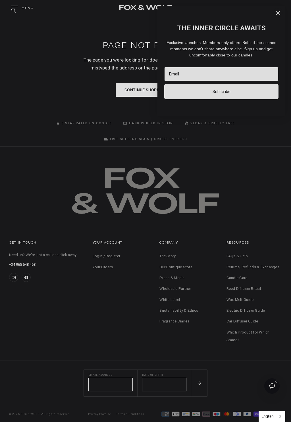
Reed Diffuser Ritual (243, 288)
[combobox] (272, 416)
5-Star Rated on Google (87, 123)
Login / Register (106, 256)
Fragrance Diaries (174, 321)
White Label (169, 299)
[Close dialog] (278, 13)
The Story (167, 256)
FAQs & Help (237, 256)
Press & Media (171, 278)
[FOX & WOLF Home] (145, 193)
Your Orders (103, 267)
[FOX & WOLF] (145, 8)
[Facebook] (26, 277)
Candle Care (237, 278)
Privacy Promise (99, 413)
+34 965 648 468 (22, 264)
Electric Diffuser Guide (245, 310)
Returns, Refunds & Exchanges (252, 267)
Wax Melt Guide (240, 299)
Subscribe (221, 91)
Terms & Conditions (130, 413)
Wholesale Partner (175, 288)
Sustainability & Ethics (178, 310)
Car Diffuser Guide (242, 321)
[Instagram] (13, 277)
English (268, 416)
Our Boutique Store (175, 267)
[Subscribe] (199, 383)
